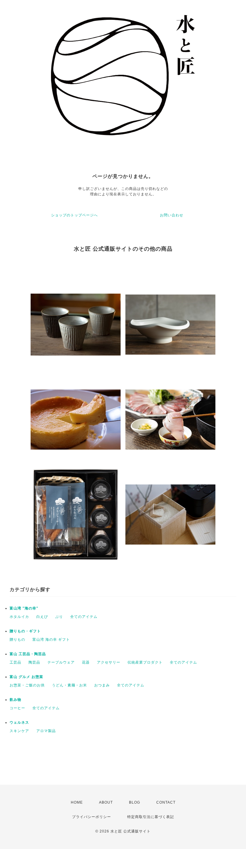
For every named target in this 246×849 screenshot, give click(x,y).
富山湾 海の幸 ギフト (51, 639)
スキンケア (19, 731)
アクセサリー (108, 662)
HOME (77, 802)
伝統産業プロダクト (145, 662)
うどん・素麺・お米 (69, 685)
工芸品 (15, 662)
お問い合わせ (171, 215)
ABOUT (106, 802)
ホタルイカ (19, 617)
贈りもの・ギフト (25, 631)
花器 (86, 662)
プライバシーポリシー (91, 817)
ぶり (59, 617)
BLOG (134, 802)
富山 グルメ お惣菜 (26, 677)
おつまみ (102, 685)
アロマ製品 (46, 731)
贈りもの (17, 639)
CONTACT (166, 802)
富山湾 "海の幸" (24, 608)
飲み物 (15, 700)
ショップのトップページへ (74, 215)
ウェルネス (19, 722)
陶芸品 (34, 662)
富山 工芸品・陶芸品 (28, 654)
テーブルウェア (61, 662)
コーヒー (17, 708)
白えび (42, 617)
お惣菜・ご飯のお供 (27, 685)
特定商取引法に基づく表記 (150, 817)
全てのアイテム (84, 617)
